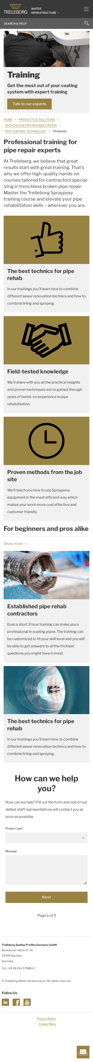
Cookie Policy (47, 1024)
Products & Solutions (37, 119)
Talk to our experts (29, 104)
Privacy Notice (46, 1018)
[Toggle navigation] (84, 9)
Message (11, 851)
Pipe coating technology (25, 131)
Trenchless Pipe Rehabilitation (31, 125)
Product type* (14, 828)
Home (8, 119)
